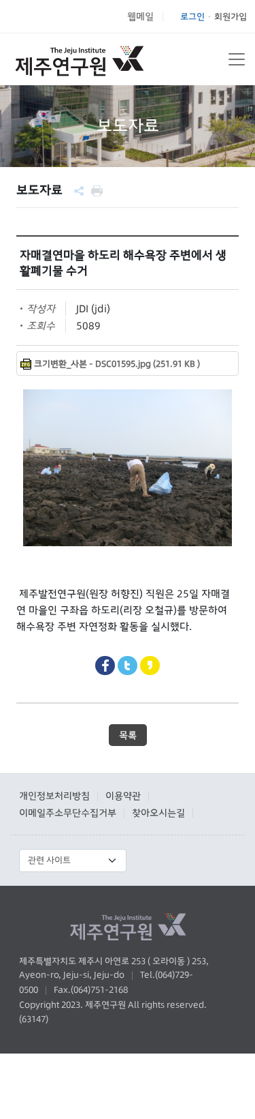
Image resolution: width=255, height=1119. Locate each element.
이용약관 (123, 796)
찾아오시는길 (158, 813)
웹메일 (140, 16)
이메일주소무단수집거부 (67, 813)
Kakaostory (150, 666)
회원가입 (230, 16)
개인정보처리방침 (54, 796)
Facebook (105, 666)
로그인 (192, 16)
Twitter (127, 666)
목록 (128, 735)
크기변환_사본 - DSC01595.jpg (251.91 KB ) (117, 364)
